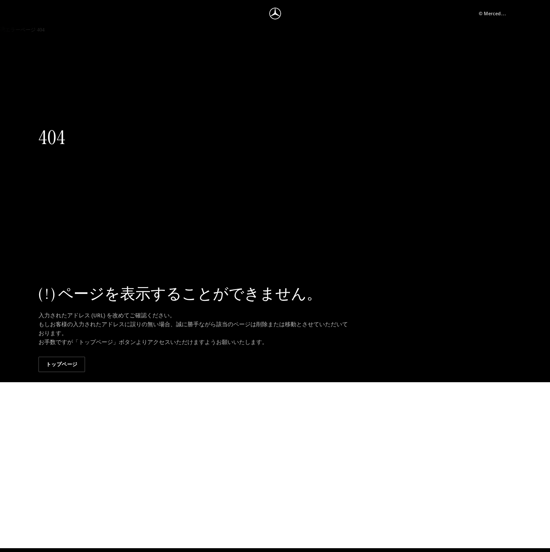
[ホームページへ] (275, 13)
